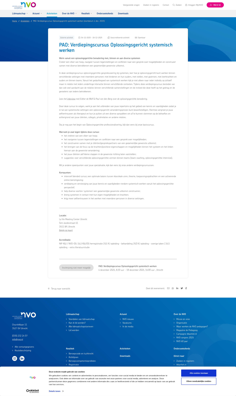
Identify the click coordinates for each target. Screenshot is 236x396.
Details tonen (54, 391)
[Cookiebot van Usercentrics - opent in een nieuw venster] (32, 391)
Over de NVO (180, 314)
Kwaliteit (70, 348)
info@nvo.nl (17, 339)
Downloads (125, 356)
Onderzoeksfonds (182, 348)
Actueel (123, 314)
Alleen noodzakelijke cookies (198, 381)
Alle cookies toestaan (199, 373)
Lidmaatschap (72, 314)
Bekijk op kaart (66, 230)
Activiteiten (125, 348)
